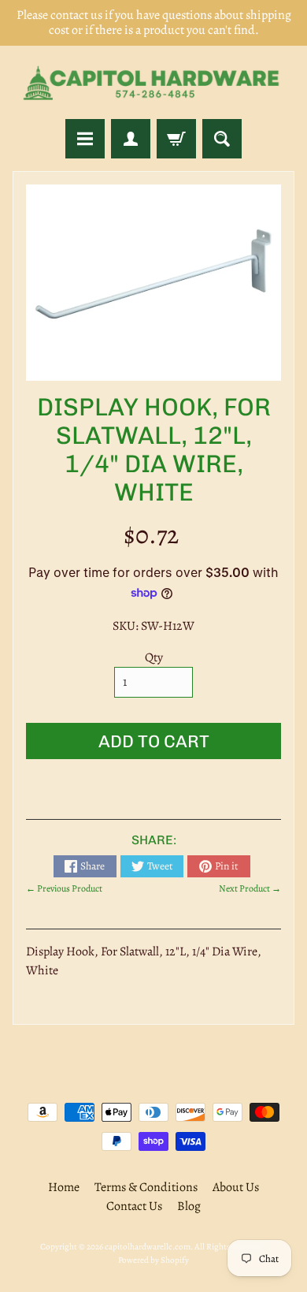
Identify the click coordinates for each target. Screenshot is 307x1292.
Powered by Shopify (153, 1260)
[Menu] (85, 138)
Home (64, 1187)
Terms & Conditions (146, 1187)
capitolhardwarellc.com (147, 1247)
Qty (154, 657)
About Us (236, 1187)
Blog (189, 1206)
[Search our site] (222, 138)
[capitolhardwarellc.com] (153, 82)
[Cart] (176, 138)
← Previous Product (64, 888)
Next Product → (250, 888)
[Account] (130, 138)
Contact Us (134, 1206)
